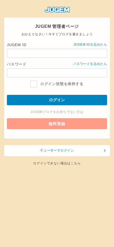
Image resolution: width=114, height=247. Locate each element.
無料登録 (57, 123)
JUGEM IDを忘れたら (90, 44)
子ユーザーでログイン (57, 150)
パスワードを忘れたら (90, 64)
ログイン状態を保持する (61, 84)
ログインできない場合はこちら (57, 163)
